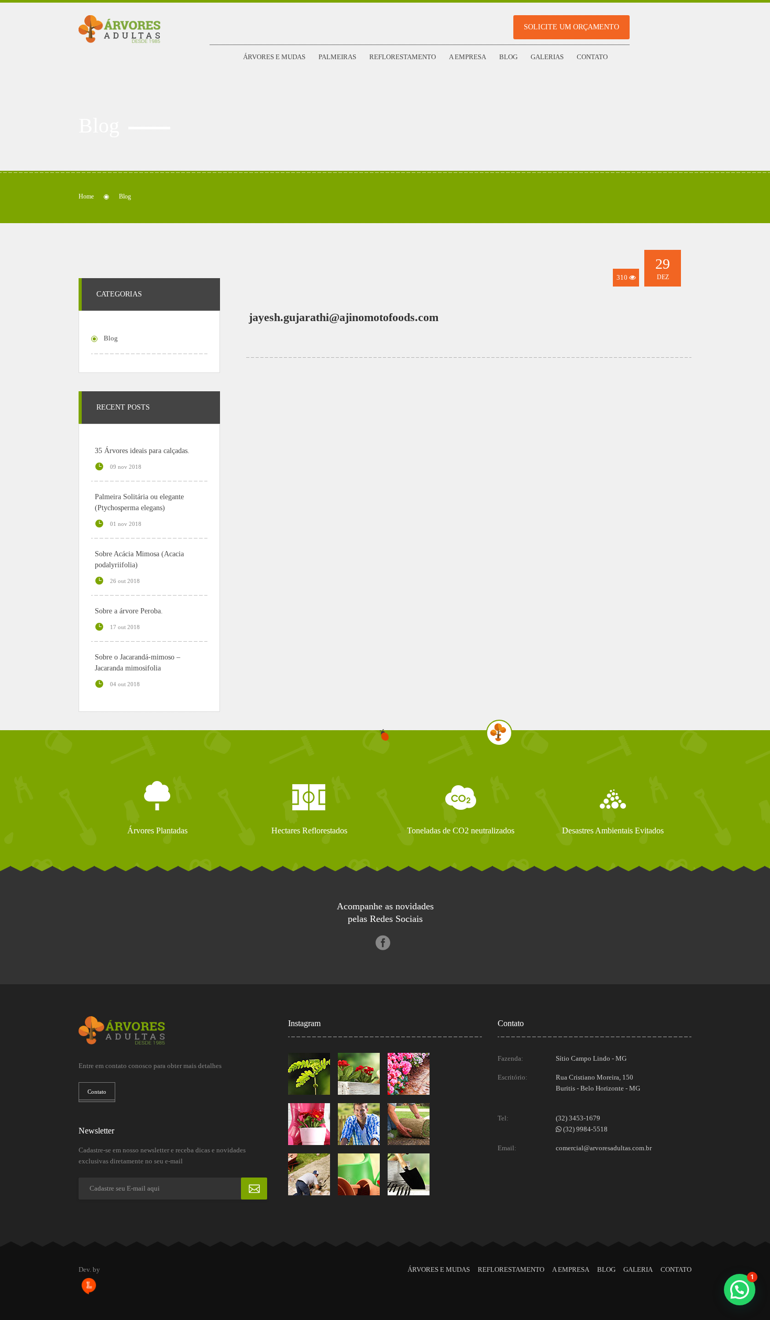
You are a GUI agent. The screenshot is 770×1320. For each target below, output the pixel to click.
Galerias (547, 57)
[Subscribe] (254, 1189)
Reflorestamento (402, 57)
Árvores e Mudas (274, 57)
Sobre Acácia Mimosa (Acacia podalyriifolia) (139, 559)
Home (86, 196)
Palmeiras (337, 57)
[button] (739, 1289)
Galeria (638, 1269)
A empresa (467, 57)
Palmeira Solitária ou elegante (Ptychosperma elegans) (139, 502)
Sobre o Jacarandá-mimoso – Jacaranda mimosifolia (137, 662)
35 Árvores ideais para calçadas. (142, 451)
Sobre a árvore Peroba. (129, 611)
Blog (508, 57)
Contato (592, 57)
